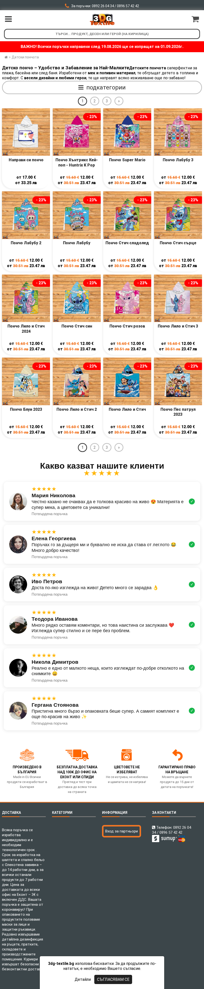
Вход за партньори (121, 831)
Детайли (83, 979)
